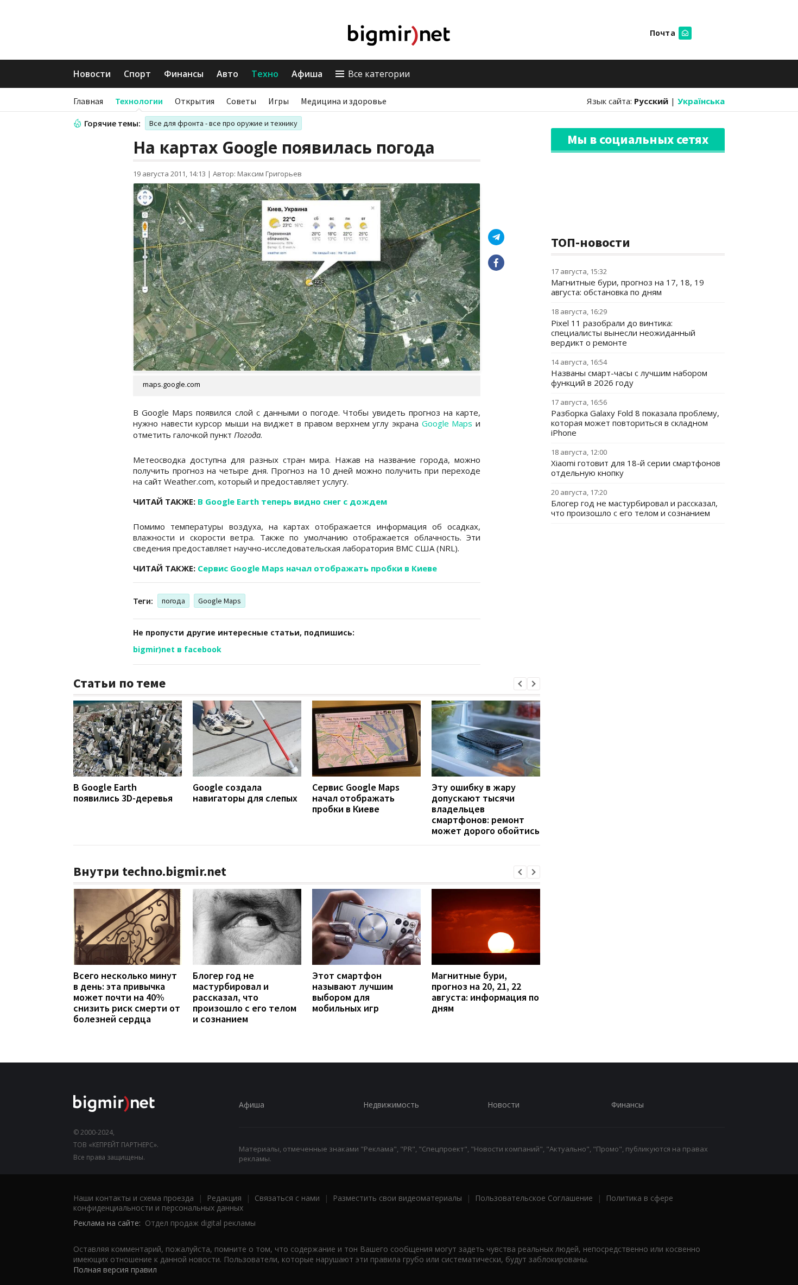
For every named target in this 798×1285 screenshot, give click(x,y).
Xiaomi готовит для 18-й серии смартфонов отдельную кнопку (635, 467)
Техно (264, 74)
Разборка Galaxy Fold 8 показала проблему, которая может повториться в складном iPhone (635, 423)
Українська (701, 101)
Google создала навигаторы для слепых (245, 792)
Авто (227, 74)
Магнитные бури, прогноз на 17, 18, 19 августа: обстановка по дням (627, 287)
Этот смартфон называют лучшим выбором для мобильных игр (352, 991)
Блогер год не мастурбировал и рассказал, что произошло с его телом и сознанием (244, 997)
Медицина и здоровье (344, 101)
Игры (278, 101)
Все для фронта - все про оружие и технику (223, 123)
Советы (241, 101)
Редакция (224, 1198)
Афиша (307, 74)
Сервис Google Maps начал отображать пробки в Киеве (317, 568)
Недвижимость (391, 1104)
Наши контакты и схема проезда (133, 1198)
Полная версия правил (115, 1269)
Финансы (184, 74)
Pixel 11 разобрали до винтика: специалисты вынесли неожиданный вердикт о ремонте (623, 332)
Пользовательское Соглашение (534, 1198)
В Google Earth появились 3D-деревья (123, 792)
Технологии (139, 101)
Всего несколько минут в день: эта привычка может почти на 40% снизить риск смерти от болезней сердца (126, 997)
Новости (92, 74)
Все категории (379, 74)
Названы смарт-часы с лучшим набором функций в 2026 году (629, 377)
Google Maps (447, 423)
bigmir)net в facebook (177, 649)
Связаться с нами (287, 1198)
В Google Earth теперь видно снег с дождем (292, 501)
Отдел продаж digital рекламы (200, 1223)
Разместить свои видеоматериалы (397, 1198)
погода (173, 601)
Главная (88, 101)
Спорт (137, 74)
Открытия (194, 101)
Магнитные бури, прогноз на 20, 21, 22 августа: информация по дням (485, 991)
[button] (520, 683)
